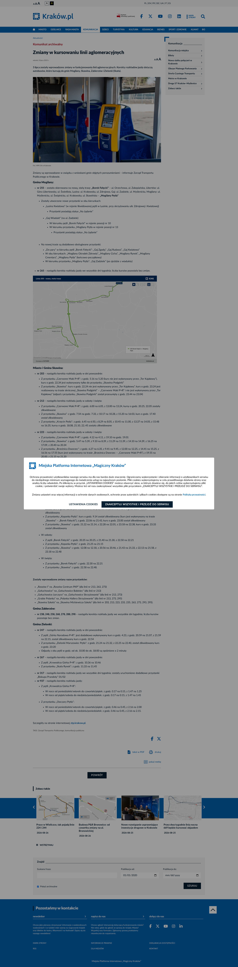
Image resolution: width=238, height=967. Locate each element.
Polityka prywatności (194, 495)
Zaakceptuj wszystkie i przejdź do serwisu (137, 504)
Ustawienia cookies (83, 504)
